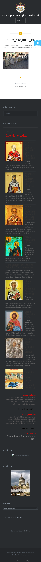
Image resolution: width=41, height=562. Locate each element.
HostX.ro (27, 531)
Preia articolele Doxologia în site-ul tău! (21, 438)
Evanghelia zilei (28, 414)
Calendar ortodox (16, 135)
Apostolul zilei (29, 395)
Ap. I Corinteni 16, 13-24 (26, 409)
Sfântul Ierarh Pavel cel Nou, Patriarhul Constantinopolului (19, 265)
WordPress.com (23, 555)
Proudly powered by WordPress (17, 552)
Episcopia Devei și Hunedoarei (20, 15)
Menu (21, 20)
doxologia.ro (30, 433)
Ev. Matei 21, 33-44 (28, 428)
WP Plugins (27, 560)
